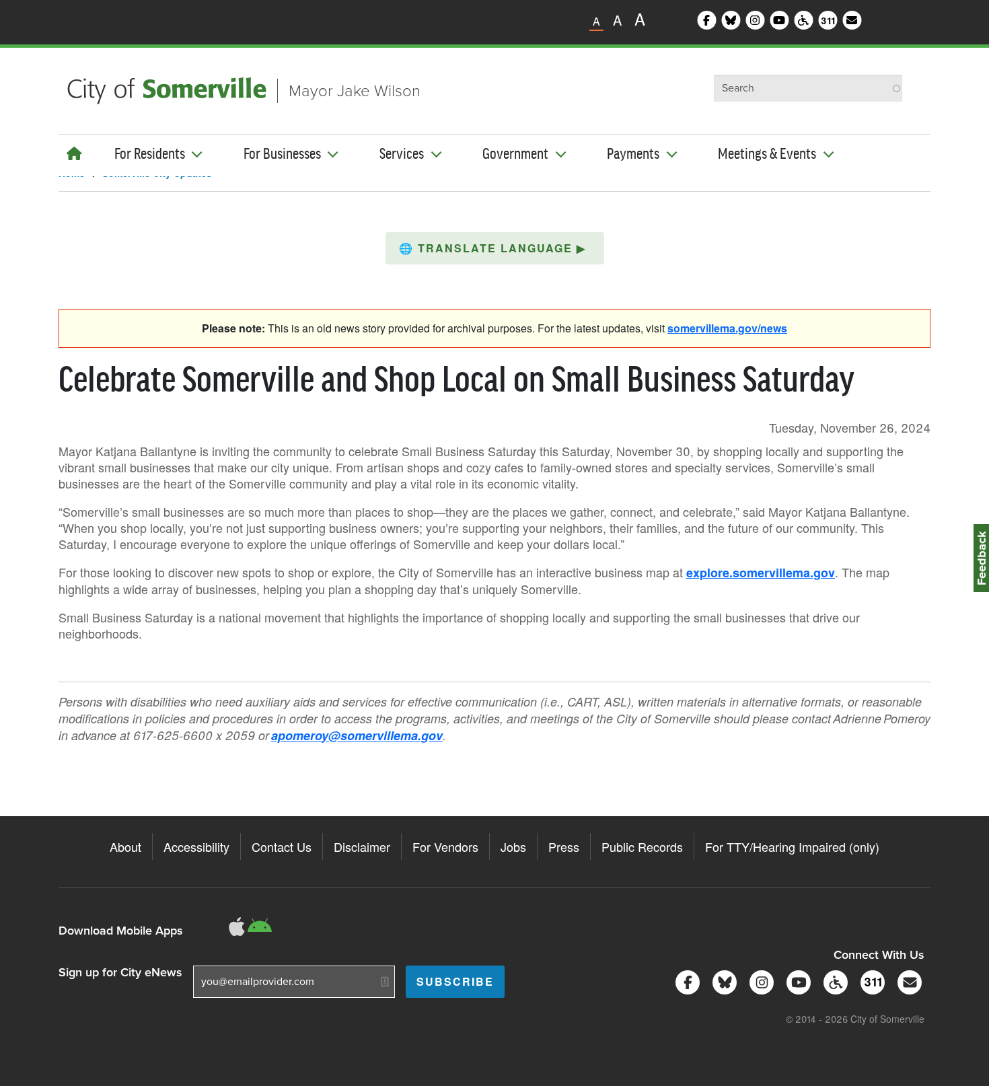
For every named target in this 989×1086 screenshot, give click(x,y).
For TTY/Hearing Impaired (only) (792, 846)
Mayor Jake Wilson (354, 91)
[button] (495, 248)
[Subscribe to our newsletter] (907, 981)
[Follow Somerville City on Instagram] (759, 981)
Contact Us (282, 846)
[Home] (74, 153)
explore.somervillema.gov (760, 572)
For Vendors (445, 846)
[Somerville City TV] (796, 981)
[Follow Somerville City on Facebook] (685, 981)
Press (563, 846)
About (125, 846)
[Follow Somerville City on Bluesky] (722, 981)
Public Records (642, 846)
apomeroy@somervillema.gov (357, 735)
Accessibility (196, 846)
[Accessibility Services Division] (833, 981)
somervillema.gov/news (727, 328)
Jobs (513, 846)
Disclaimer (362, 846)
